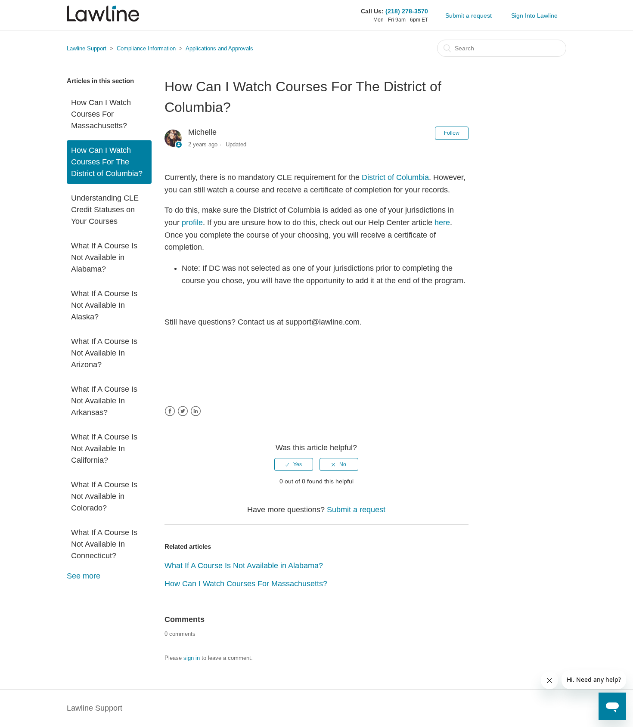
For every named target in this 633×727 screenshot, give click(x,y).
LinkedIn (195, 411)
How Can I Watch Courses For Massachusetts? (101, 114)
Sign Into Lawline (534, 15)
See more (83, 576)
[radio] (293, 464)
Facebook (169, 411)
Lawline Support (86, 48)
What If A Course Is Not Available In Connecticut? (104, 544)
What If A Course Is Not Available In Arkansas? (104, 401)
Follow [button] (451, 133)
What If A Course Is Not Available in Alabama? (104, 257)
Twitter (182, 411)
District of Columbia (395, 177)
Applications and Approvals (219, 48)
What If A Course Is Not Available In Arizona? (104, 353)
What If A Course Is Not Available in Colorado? (104, 496)
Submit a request (468, 15)
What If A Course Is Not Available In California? (104, 448)
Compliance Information (146, 48)
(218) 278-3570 (406, 11)
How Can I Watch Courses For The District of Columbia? (107, 162)
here (442, 222)
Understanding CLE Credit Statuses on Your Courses (105, 210)
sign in (191, 658)
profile (192, 222)
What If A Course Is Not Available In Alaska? (104, 305)
